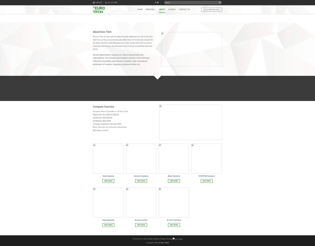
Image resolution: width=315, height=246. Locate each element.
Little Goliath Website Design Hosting (157, 239)
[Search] (220, 3)
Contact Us (184, 9)
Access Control (141, 220)
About (162, 9)
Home (140, 9)
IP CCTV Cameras (174, 220)
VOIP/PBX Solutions (207, 176)
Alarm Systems (174, 176)
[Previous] (165, 49)
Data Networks (108, 220)
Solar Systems (108, 176)
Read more (108, 181)
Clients (171, 9)
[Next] (218, 49)
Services (150, 9)
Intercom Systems (141, 176)
